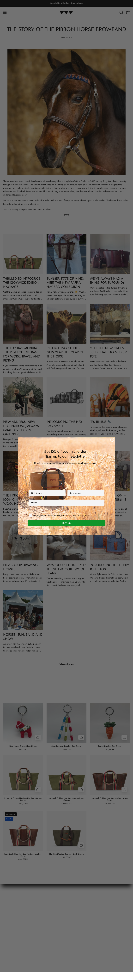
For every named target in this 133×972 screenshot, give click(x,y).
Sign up (66, 522)
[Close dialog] (112, 439)
